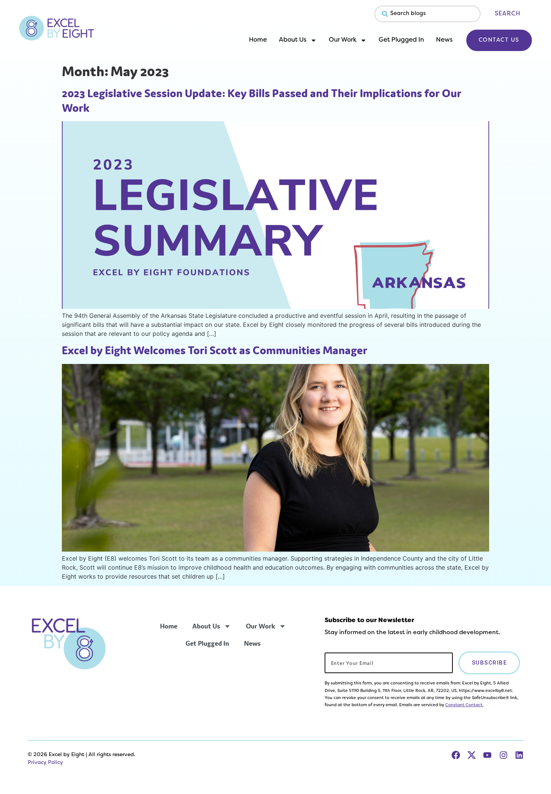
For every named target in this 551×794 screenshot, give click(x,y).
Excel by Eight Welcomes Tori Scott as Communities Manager (214, 350)
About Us (293, 40)
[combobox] (427, 14)
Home (258, 40)
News (444, 40)
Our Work (342, 40)
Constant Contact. (464, 705)
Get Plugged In (401, 40)
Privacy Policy (45, 762)
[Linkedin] (519, 755)
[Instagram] (503, 755)
